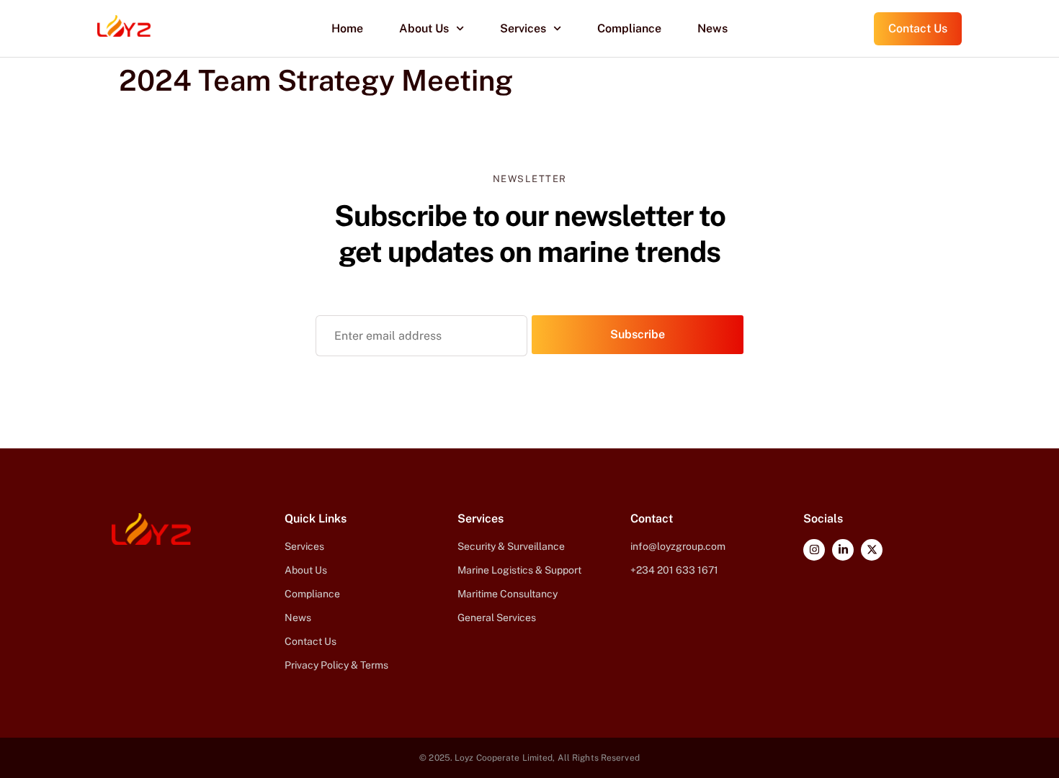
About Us (424, 28)
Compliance (629, 28)
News (712, 28)
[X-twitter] (871, 550)
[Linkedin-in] (843, 550)
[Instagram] (814, 550)
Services (523, 28)
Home (347, 28)
